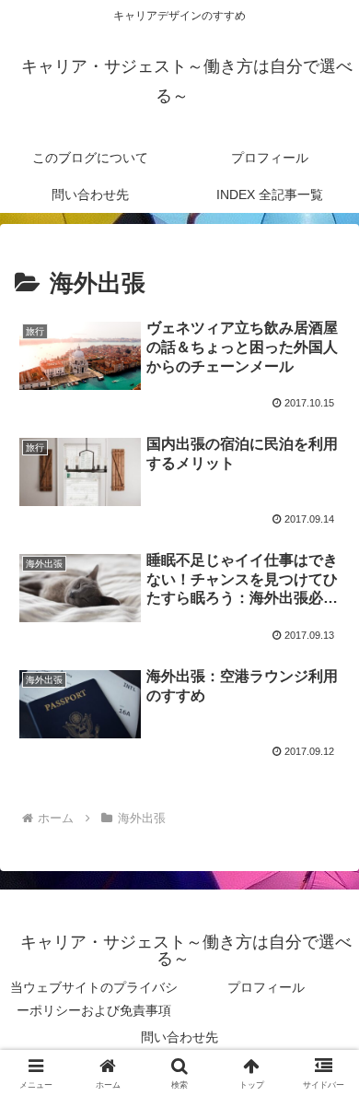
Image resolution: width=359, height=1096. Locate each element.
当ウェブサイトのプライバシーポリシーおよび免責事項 (94, 999)
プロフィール (266, 987)
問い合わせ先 (179, 1037)
